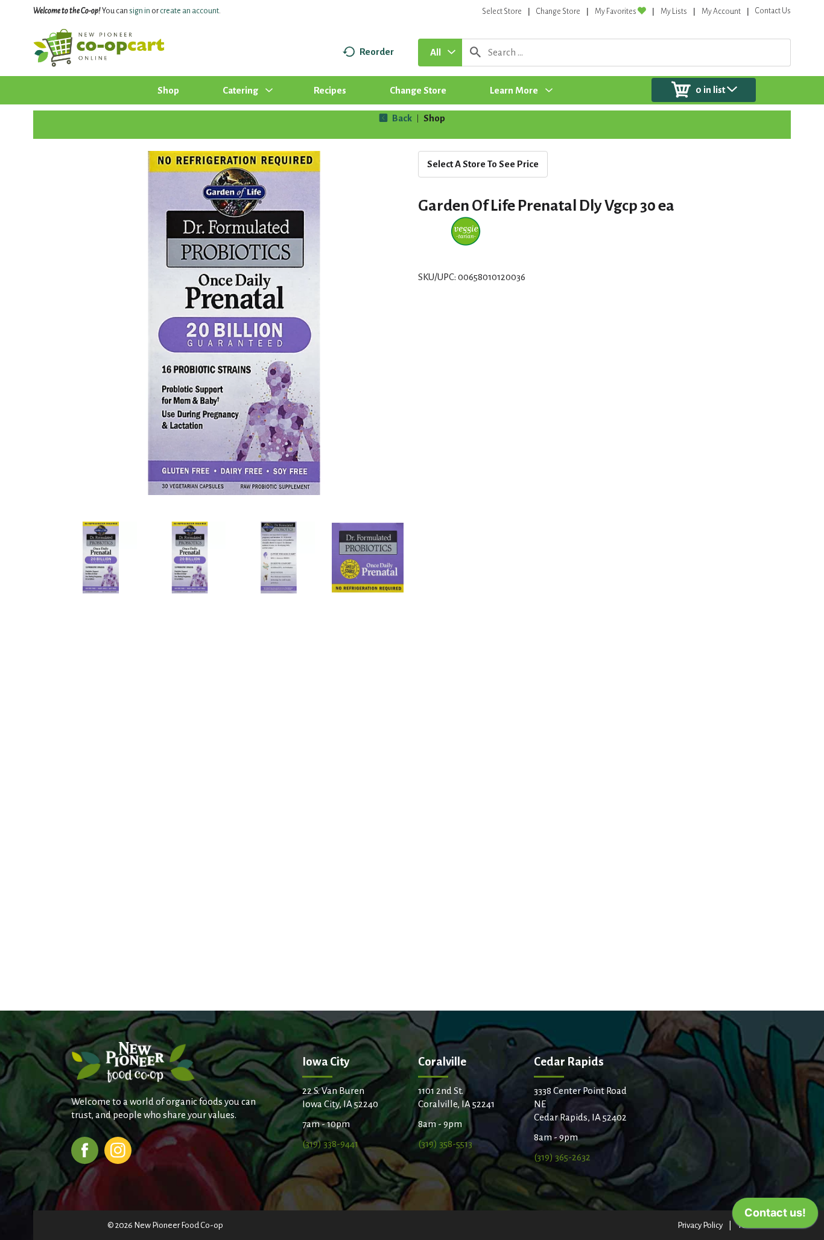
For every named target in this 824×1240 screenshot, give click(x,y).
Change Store (558, 11)
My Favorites (615, 11)
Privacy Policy (700, 1225)
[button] (100, 557)
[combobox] (440, 52)
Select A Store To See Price (483, 164)
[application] (775, 1216)
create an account (189, 11)
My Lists (674, 11)
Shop (434, 118)
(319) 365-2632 (562, 1157)
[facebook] (84, 1149)
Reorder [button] (377, 51)
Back (401, 118)
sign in (139, 11)
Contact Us (773, 11)
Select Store (502, 11)
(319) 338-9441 (330, 1144)
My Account (721, 11)
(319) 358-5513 (445, 1144)
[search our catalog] (475, 52)
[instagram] (118, 1149)
